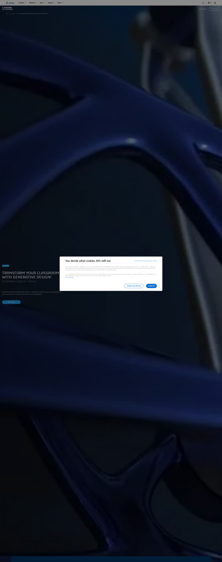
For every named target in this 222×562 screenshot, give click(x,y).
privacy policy (69, 277)
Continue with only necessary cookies (146, 261)
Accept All (151, 286)
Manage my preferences (134, 286)
